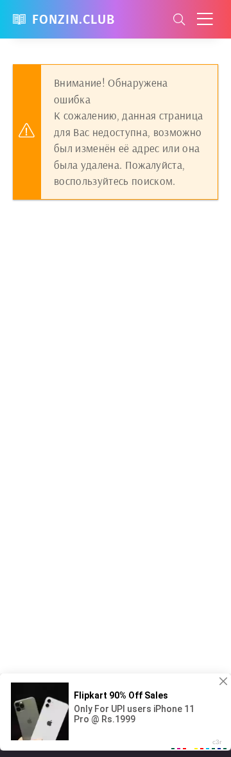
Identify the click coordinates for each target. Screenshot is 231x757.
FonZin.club (73, 19)
